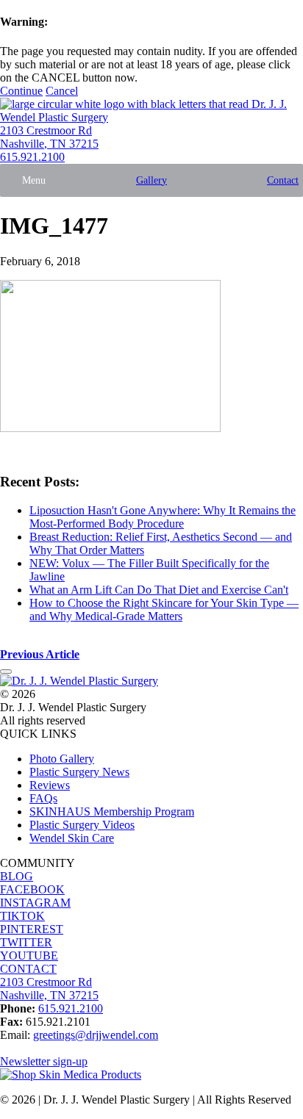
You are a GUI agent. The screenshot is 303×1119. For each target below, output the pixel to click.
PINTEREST (31, 929)
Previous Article (39, 654)
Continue (21, 90)
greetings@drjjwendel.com (95, 1035)
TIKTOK (22, 916)
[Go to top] (6, 671)
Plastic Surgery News (79, 772)
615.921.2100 (32, 157)
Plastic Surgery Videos (82, 824)
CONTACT (28, 969)
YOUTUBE (29, 955)
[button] (34, 180)
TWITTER (26, 942)
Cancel (62, 90)
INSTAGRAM (35, 902)
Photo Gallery (61, 758)
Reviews (49, 785)
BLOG (16, 876)
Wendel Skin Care (71, 838)
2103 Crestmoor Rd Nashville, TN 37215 (49, 137)
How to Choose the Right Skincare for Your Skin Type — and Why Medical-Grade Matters (164, 609)
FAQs (43, 798)
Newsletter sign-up (44, 1061)
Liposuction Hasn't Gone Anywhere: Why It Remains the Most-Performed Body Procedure (162, 517)
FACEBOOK (32, 889)
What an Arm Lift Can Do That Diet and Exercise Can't (158, 589)
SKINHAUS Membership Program (111, 811)
